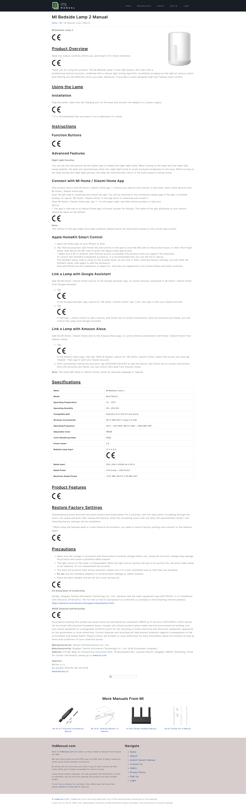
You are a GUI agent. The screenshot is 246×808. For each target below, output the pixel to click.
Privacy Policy (138, 772)
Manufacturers (144, 6)
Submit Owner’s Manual (142, 760)
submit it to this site (68, 787)
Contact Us (136, 764)
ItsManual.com (66, 752)
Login (186, 6)
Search (133, 756)
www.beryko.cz (60, 671)
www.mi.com (100, 655)
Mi (61, 23)
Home (128, 6)
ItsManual (59, 799)
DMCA (133, 768)
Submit (160, 6)
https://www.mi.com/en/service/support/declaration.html (83, 603)
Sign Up (174, 6)
